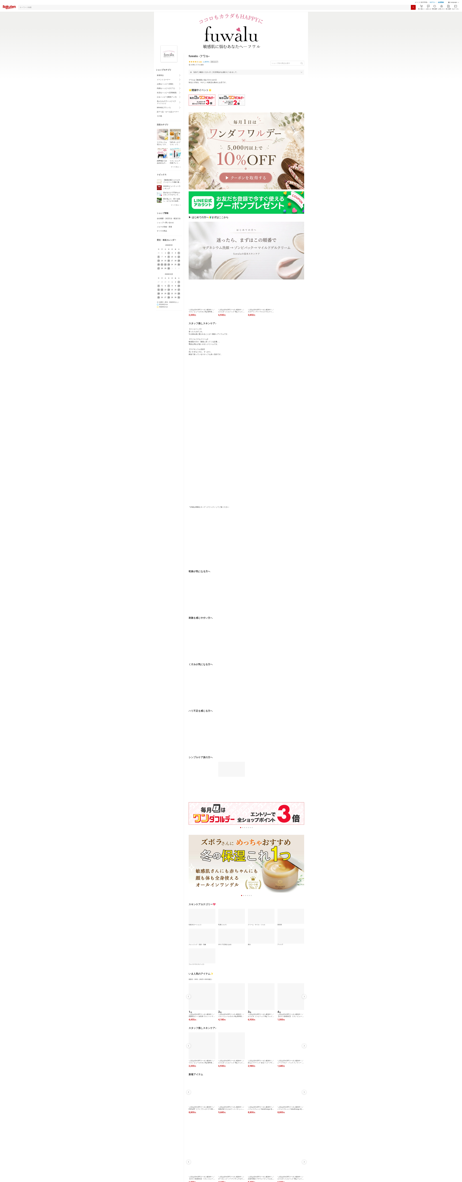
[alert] (246, 78)
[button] (453, 8)
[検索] (413, 13)
